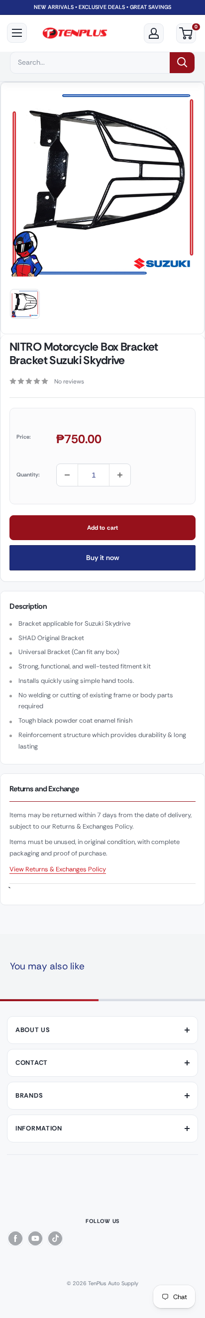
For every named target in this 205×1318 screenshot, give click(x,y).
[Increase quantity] (119, 475)
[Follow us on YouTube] (35, 1238)
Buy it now (102, 557)
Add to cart (102, 528)
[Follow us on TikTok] (55, 1238)
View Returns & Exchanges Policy (57, 869)
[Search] (182, 62)
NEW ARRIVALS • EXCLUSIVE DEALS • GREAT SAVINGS (102, 6)
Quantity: (28, 474)
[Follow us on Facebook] (15, 1238)
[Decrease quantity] (67, 475)
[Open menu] (17, 33)
